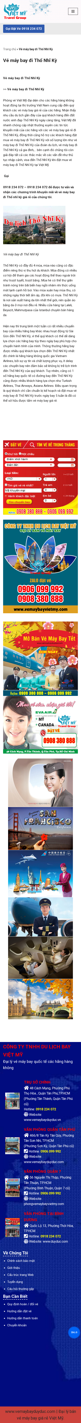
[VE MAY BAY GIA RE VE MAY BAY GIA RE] (15, 11)
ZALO (74, 1332)
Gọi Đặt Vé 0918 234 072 (24, 29)
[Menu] (73, 11)
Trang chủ (9, 49)
